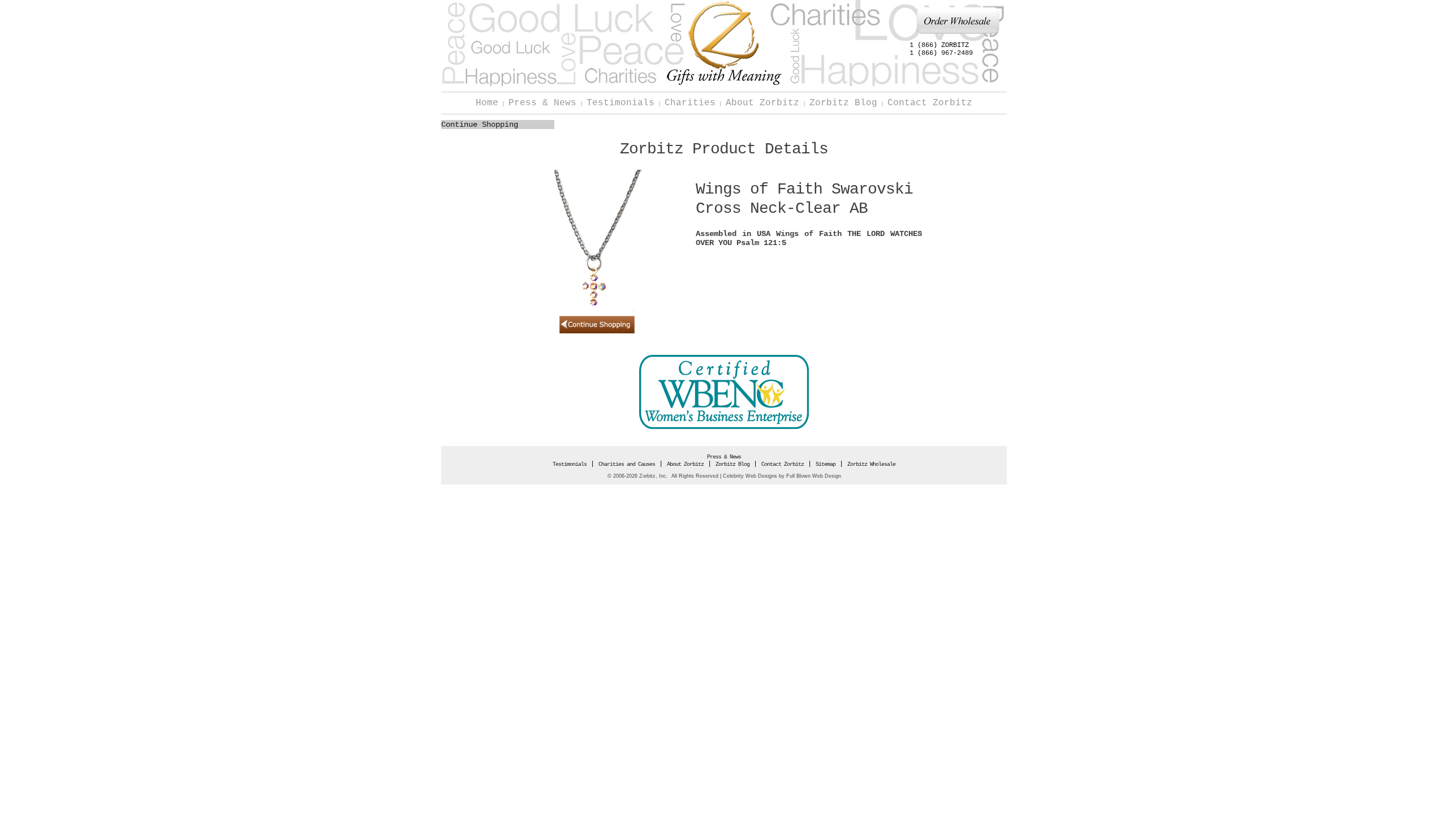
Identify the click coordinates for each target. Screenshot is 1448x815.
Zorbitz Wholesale (871, 464)
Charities (690, 103)
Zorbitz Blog (843, 103)
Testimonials (620, 103)
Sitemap (825, 464)
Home (487, 103)
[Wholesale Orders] (958, 33)
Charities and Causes (626, 464)
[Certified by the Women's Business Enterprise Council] (724, 427)
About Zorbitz (762, 103)
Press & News (542, 103)
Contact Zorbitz (929, 103)
